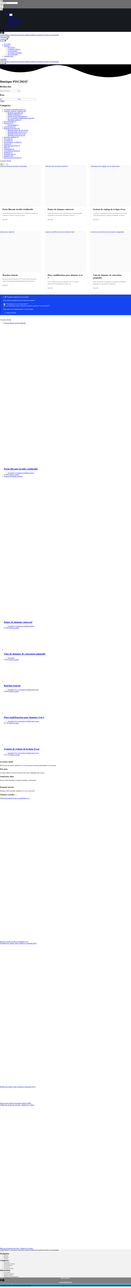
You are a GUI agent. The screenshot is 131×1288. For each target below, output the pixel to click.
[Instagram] (3, 33)
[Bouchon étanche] (18, 681)
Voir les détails (20, 183)
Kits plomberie (13, 125)
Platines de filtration (15, 114)
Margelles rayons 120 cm (17, 133)
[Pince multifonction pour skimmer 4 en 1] (18, 713)
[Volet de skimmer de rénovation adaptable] (18, 650)
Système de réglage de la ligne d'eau (109, 209)
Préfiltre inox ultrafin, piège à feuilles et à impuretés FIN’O (18, 1087)
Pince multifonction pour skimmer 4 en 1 (65, 276)
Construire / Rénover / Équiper (15, 111)
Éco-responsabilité (9, 1268)
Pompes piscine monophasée (17, 116)
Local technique (12, 51)
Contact (6, 1258)
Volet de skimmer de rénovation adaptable (107, 276)
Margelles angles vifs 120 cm (18, 130)
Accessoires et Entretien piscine (15, 109)
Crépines (7, 144)
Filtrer (2, 101)
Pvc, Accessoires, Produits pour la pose (21, 118)
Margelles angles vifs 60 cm (17, 132)
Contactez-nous (8, 56)
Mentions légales (8, 1275)
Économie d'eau (10, 154)
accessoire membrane (11, 137)
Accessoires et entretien (15, 53)
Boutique (6, 46)
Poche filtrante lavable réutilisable (17, 209)
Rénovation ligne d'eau (12, 145)
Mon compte (7, 1272)
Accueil (6, 1255)
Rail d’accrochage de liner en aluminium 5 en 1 (14, 941)
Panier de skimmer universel (61, 209)
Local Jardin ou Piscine (12, 151)
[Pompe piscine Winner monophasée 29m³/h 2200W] (7, 1101)
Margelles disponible (15, 113)
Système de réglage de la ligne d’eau (21, 749)
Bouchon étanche (10, 275)
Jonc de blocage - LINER (12, 142)
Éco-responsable (13, 54)
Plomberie (8, 156)
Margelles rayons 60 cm (16, 135)
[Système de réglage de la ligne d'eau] (18, 745)
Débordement (9, 149)
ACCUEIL (7, 44)
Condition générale (9, 1273)
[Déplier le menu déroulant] (11, 46)
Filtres (7, 147)
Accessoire (8, 140)
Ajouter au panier (13, 474)
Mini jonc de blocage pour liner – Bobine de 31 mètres (16, 1248)
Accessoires (7, 1267)
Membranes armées (14, 120)
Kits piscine (11, 47)
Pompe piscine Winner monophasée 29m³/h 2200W (15, 1103)
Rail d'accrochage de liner (13, 158)
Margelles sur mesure (12, 128)
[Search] (19, 91)
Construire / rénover (9, 1263)
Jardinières (8, 152)
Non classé (8, 139)
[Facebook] (1, 33)
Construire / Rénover (14, 49)
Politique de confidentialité (11, 1276)
